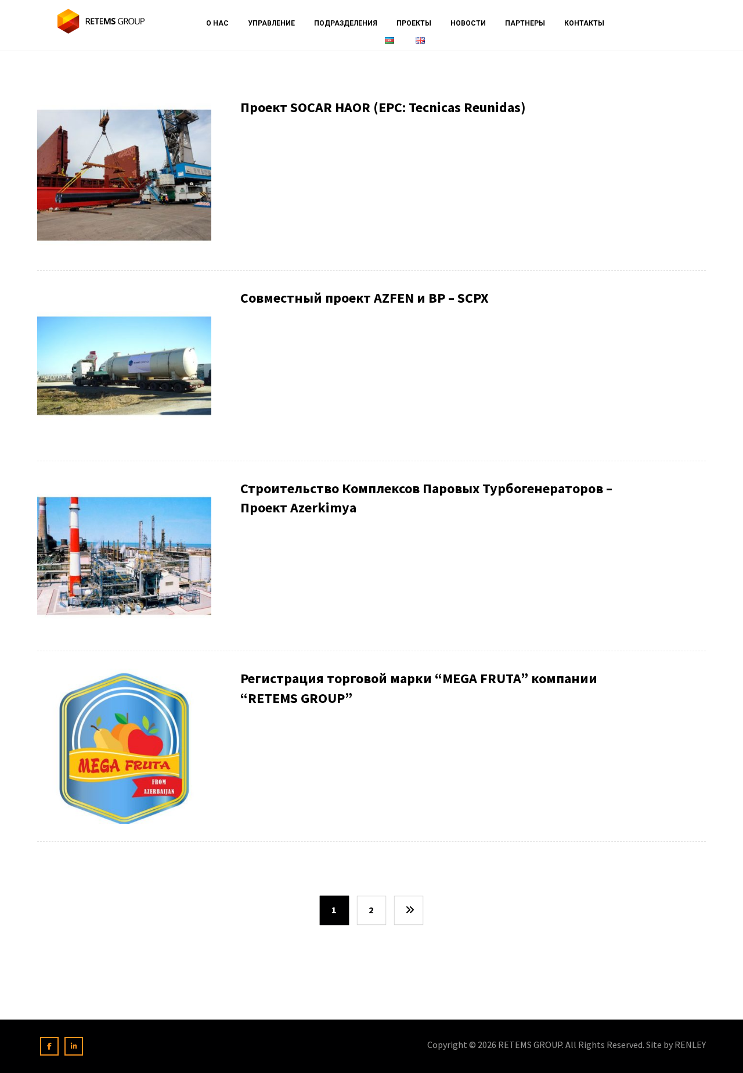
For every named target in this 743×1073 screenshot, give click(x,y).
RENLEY (690, 1044)
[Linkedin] (73, 1046)
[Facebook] (49, 1046)
